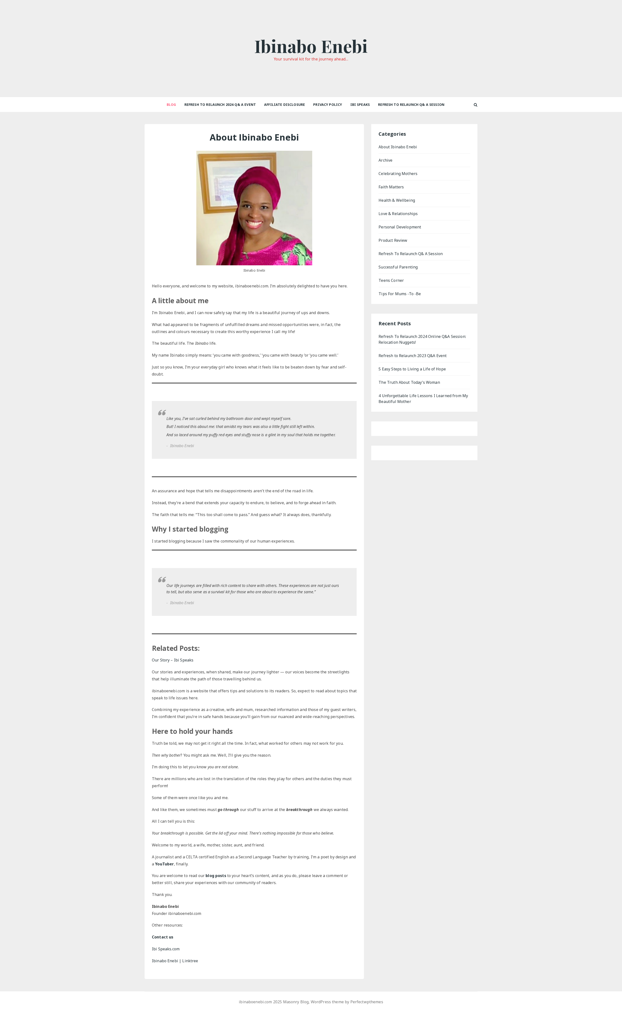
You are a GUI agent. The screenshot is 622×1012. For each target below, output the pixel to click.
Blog (171, 104)
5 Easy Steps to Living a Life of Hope (412, 369)
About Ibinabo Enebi (398, 147)
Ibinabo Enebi (311, 45)
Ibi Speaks (360, 104)
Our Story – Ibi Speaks (172, 660)
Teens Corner (391, 280)
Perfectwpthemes (366, 1001)
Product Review (393, 240)
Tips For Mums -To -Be (400, 293)
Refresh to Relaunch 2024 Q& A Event (220, 104)
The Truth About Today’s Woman (409, 382)
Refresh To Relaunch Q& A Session (411, 104)
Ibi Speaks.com (166, 949)
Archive (385, 160)
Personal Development (400, 227)
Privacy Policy (327, 104)
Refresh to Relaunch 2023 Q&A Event (413, 355)
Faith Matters (391, 187)
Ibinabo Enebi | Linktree (175, 960)
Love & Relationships (398, 213)
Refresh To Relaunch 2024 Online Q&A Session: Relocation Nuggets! (422, 339)
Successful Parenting (398, 267)
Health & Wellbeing (397, 200)
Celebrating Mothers (398, 173)
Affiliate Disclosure (284, 104)
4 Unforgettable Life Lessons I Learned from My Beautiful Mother (423, 398)
